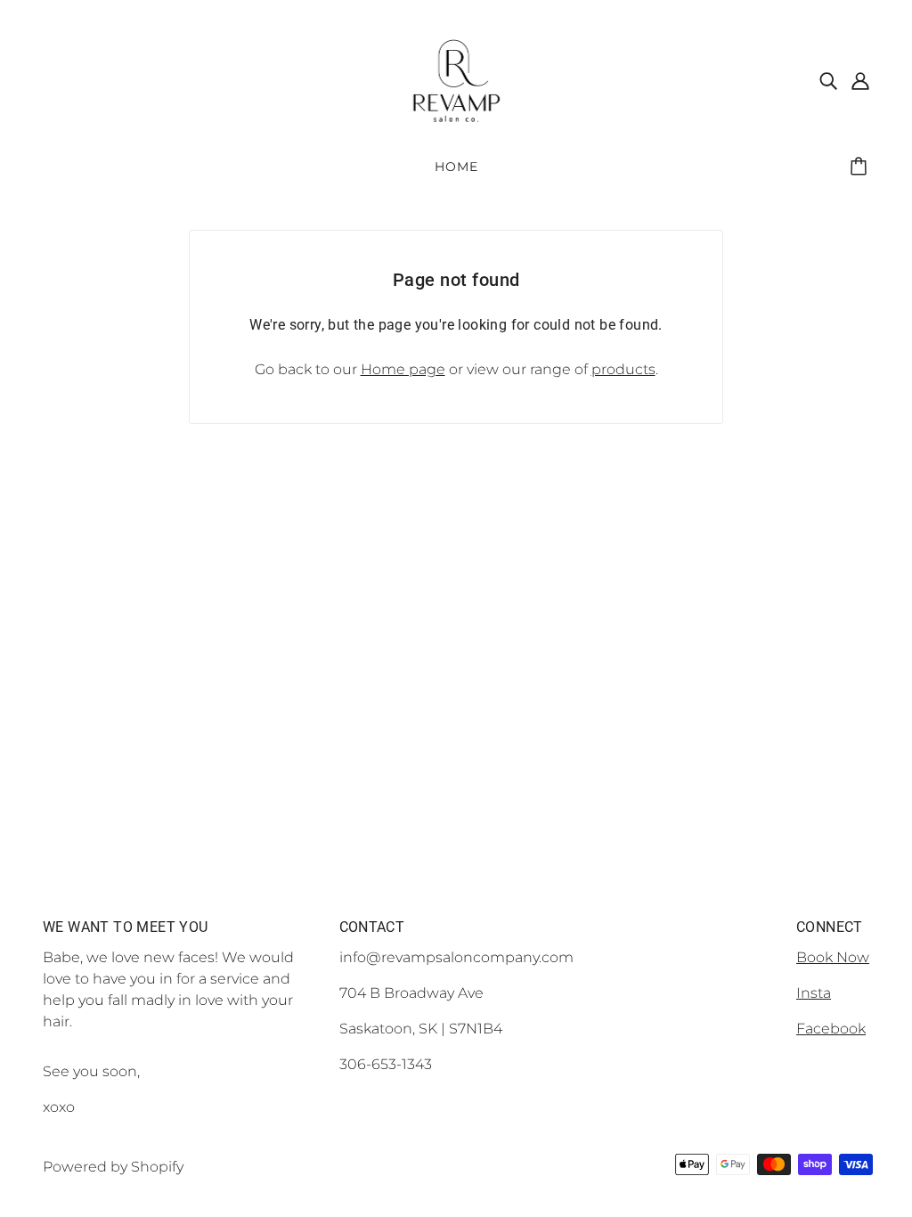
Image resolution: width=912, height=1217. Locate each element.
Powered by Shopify (113, 1166)
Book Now (832, 957)
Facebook (831, 1028)
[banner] (456, 78)
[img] (828, 80)
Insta (813, 992)
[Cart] (861, 166)
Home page (403, 369)
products (623, 369)
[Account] (860, 80)
